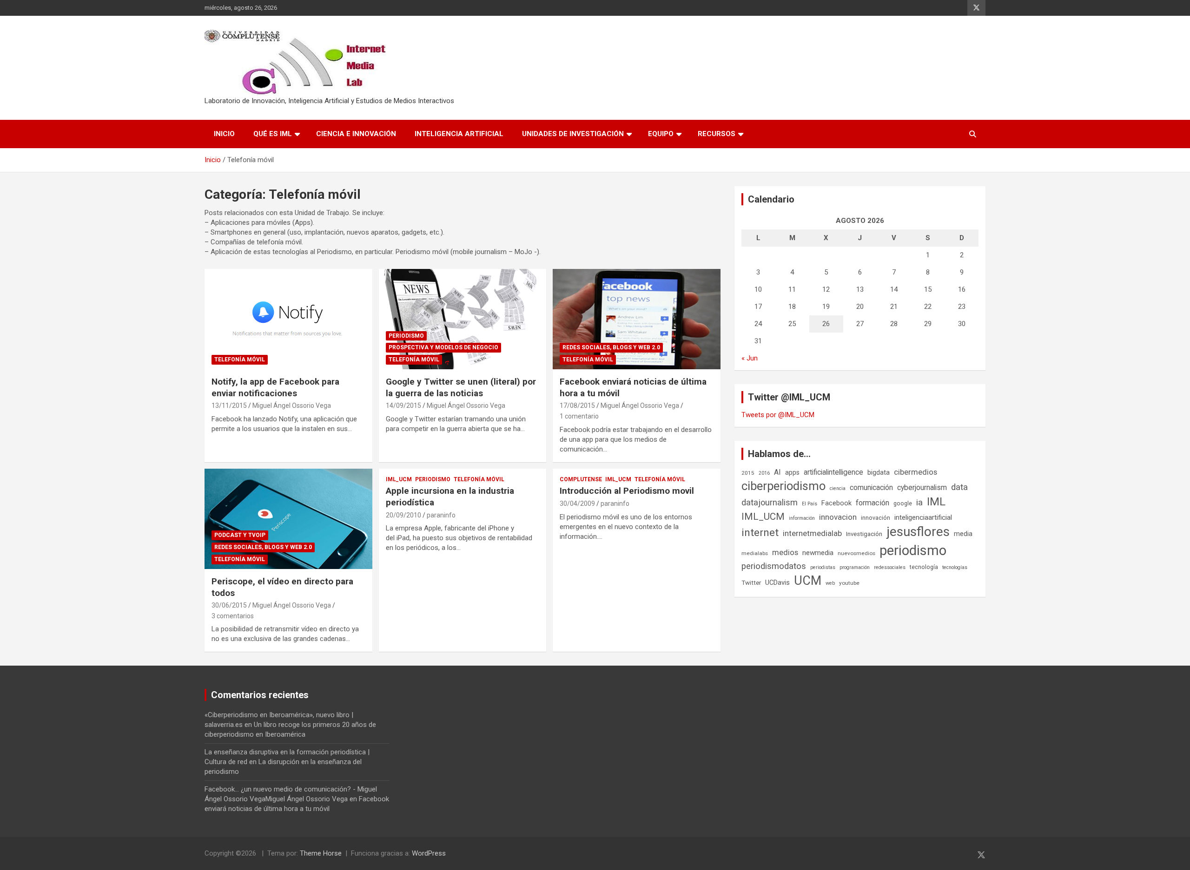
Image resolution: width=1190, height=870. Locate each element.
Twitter (751, 582)
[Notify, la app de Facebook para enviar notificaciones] (288, 319)
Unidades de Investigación (573, 134)
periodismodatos (773, 566)
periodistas (822, 567)
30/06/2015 (229, 605)
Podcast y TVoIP (239, 535)
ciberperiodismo (783, 486)
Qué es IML (272, 134)
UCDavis (777, 582)
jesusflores (918, 531)
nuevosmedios (856, 553)
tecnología (924, 566)
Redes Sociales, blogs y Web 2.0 (611, 347)
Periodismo (406, 336)
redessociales (890, 567)
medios (785, 552)
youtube (849, 583)
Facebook (836, 503)
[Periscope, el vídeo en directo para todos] (288, 518)
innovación (875, 517)
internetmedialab (812, 533)
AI (777, 472)
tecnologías (954, 567)
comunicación (871, 487)
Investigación (864, 533)
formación (872, 502)
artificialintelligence (833, 472)
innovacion (838, 517)
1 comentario (579, 416)
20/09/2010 (403, 515)
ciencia (838, 488)
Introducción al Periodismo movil (627, 490)
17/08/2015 (577, 405)
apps (792, 472)
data (959, 487)
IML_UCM (399, 479)
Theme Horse (321, 853)
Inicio (224, 134)
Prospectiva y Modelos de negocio (443, 347)
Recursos (716, 134)
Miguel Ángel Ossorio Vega (291, 405)
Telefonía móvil (239, 359)
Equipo (661, 134)
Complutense (581, 479)
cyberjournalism (922, 487)
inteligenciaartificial (923, 517)
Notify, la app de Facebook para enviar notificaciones (275, 387)
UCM (807, 580)
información (802, 518)
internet (760, 532)
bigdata (878, 472)
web (830, 583)
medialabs (754, 553)
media (963, 534)
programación (855, 567)
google (902, 503)
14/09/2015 (403, 405)
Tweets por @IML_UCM (777, 415)
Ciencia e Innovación (356, 134)
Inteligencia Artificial (459, 134)
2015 (747, 473)
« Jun (749, 358)
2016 (764, 473)
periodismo (912, 550)
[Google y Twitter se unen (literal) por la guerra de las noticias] (462, 319)
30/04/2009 (577, 503)
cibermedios (915, 472)
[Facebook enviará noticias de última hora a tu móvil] (636, 319)
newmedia (817, 553)
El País (809, 504)
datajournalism (769, 502)
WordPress (429, 853)
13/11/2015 (229, 405)
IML (936, 501)
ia (919, 502)
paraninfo (441, 515)
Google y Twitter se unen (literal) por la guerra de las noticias (461, 387)
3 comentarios (233, 616)
